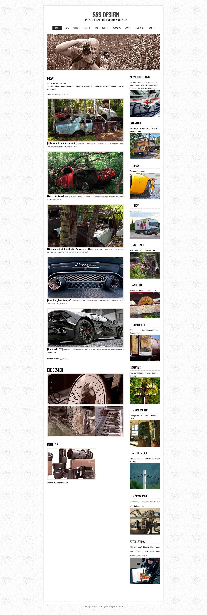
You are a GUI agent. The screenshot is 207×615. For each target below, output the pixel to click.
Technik (105, 28)
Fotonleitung (137, 541)
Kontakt (152, 28)
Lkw (136, 205)
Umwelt (128, 28)
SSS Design (106, 14)
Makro (76, 28)
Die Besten (55, 370)
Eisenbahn (139, 324)
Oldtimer (139, 245)
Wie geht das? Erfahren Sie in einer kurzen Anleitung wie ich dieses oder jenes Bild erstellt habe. (145, 551)
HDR (96, 28)
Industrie (135, 367)
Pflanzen (86, 28)
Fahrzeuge (135, 123)
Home (56, 28)
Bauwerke (117, 28)
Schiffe (138, 285)
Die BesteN (139, 28)
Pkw (50, 78)
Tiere (67, 28)
